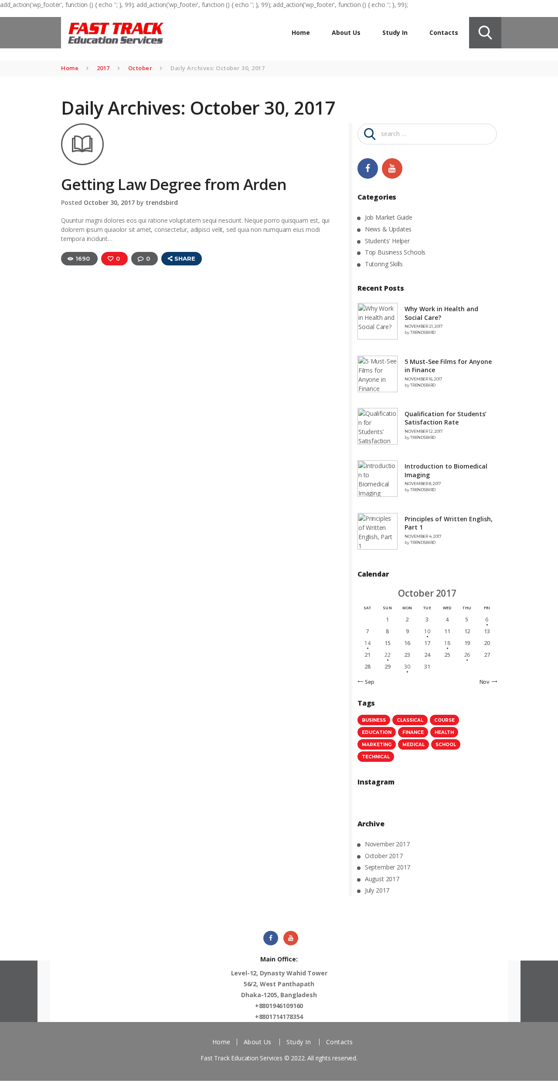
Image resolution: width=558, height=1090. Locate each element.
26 (467, 655)
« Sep (367, 682)
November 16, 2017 (423, 379)
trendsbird (162, 202)
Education (376, 732)
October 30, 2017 (109, 202)
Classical (410, 720)
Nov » (487, 682)
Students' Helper (387, 241)
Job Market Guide (388, 217)
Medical (413, 744)
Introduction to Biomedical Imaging (446, 470)
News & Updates (388, 229)
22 (387, 655)
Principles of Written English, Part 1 (449, 523)
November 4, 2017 (423, 536)
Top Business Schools (395, 252)
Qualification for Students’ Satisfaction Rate (446, 418)
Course (444, 720)
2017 (103, 68)
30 (407, 666)
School (446, 744)
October (140, 68)
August (382, 879)
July (377, 890)
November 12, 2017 (423, 431)
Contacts (339, 1042)
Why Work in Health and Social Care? (441, 313)
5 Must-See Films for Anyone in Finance (448, 365)
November (387, 844)
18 (447, 643)
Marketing (376, 744)
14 (367, 643)
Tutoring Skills (384, 264)
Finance (413, 732)
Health (444, 732)
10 (427, 631)
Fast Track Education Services (241, 1058)
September (387, 867)
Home (69, 68)
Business (374, 720)
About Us (258, 1042)
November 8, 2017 (423, 483)
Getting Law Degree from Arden (173, 184)
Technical (376, 757)
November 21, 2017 (423, 326)
